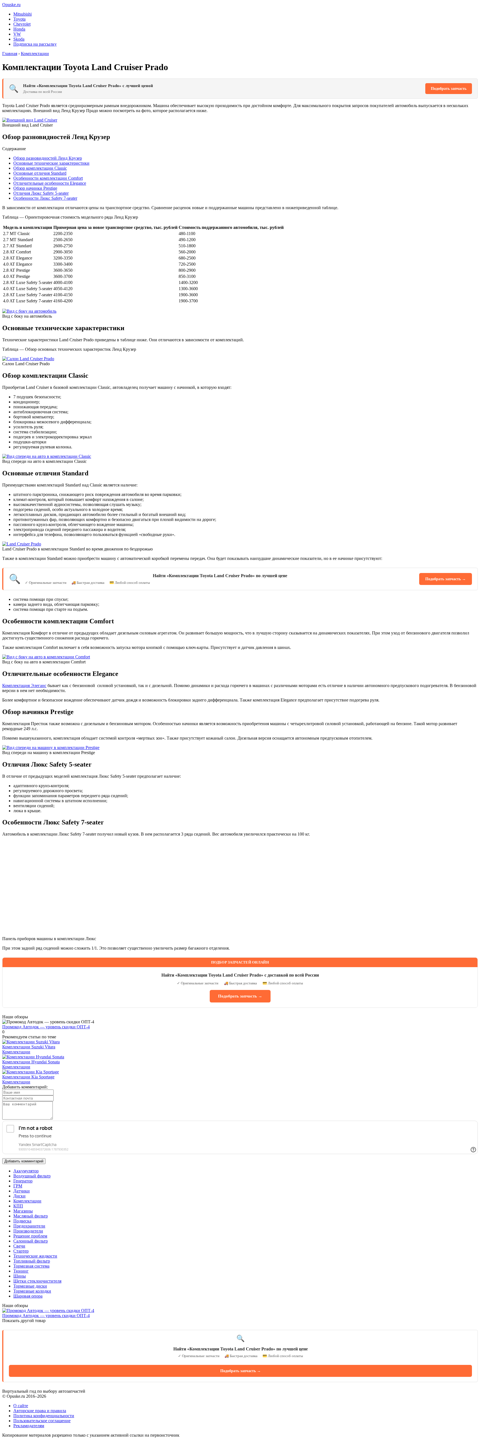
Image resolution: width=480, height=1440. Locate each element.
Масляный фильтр (30, 1216)
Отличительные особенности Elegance (49, 183)
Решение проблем (30, 1236)
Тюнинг (21, 1271)
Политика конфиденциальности (43, 1415)
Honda (19, 29)
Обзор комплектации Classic (40, 168)
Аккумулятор (26, 1171)
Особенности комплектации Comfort (48, 178)
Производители (28, 1231)
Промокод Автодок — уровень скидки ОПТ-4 (46, 1026)
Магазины (23, 1211)
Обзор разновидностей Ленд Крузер (47, 158)
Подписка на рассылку (35, 44)
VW (17, 34)
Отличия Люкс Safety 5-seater (41, 193)
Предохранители (29, 1226)
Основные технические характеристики (51, 163)
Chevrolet (22, 24)
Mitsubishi (22, 14)
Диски (19, 1196)
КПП (18, 1206)
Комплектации (16, 1051)
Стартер (21, 1251)
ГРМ (17, 1186)
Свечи (19, 1246)
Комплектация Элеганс (24, 685)
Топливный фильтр (31, 1261)
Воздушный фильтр (32, 1176)
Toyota (19, 19)
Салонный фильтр (30, 1241)
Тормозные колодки (32, 1291)
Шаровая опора (27, 1296)
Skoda (18, 39)
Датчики (21, 1191)
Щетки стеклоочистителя (37, 1281)
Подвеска (22, 1221)
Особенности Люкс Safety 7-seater (45, 198)
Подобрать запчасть (448, 89)
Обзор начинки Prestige (35, 188)
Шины (19, 1276)
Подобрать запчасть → (445, 579)
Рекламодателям (28, 1425)
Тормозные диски (30, 1286)
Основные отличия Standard (39, 173)
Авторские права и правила (39, 1410)
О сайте (20, 1405)
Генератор (22, 1181)
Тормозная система (31, 1266)
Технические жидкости (35, 1256)
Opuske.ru (11, 4)
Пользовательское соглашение (42, 1420)
